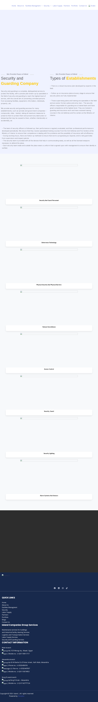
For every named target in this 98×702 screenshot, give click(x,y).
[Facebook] (55, 588)
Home (14, 6)
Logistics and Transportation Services (15, 635)
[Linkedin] (59, 588)
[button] (41, 6)
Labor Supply (57, 6)
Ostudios (21, 696)
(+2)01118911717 (23, 654)
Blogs (4, 620)
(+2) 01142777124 (23, 683)
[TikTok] (67, 588)
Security (46, 6)
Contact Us (83, 6)
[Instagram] (63, 588)
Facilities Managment (33, 6)
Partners (67, 6)
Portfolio (74, 6)
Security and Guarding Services (13, 640)
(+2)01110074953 (23, 671)
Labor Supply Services (10, 637)
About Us (20, 6)
